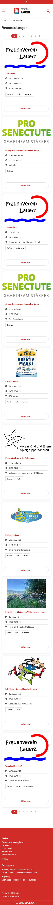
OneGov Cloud (7, 893)
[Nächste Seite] (40, 36)
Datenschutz (6, 896)
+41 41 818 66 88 (8, 851)
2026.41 (16, 893)
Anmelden (15, 896)
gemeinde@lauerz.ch (9, 854)
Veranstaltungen (17, 21)
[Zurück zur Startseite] (26, 10)
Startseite (5, 21)
